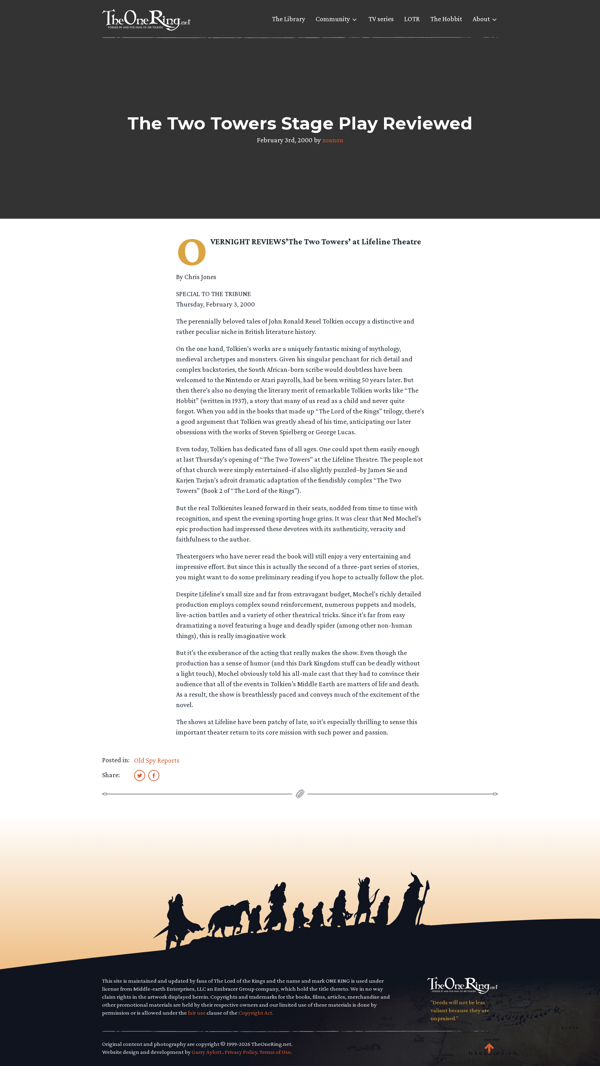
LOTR (412, 19)
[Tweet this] (139, 775)
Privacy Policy (241, 1052)
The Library (288, 19)
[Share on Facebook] (153, 775)
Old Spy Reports (157, 760)
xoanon (332, 140)
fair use (197, 1012)
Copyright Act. (256, 1012)
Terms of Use (275, 1052)
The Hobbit (446, 19)
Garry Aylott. (207, 1052)
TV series (381, 19)
